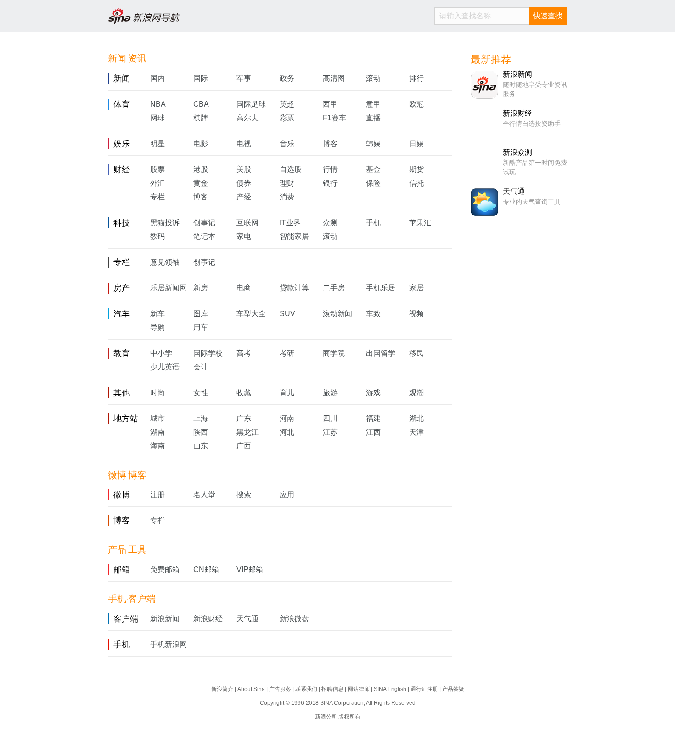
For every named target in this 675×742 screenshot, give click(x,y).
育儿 (287, 392)
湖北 (416, 418)
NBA (158, 104)
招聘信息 (332, 689)
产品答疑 (453, 689)
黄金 (200, 183)
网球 (157, 118)
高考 (243, 353)
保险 (373, 183)
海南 (157, 446)
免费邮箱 (165, 569)
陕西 (200, 432)
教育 (121, 353)
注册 (157, 494)
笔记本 (204, 236)
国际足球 (251, 104)
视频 (416, 313)
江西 (373, 432)
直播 (373, 118)
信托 (416, 183)
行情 (330, 169)
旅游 (330, 392)
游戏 (373, 392)
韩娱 (373, 143)
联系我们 (306, 689)
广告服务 (280, 689)
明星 (157, 143)
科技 (121, 222)
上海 (200, 418)
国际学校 (208, 353)
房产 (121, 288)
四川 (330, 418)
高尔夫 (247, 118)
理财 (287, 183)
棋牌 (200, 118)
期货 (416, 169)
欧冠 (416, 104)
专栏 (157, 197)
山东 (200, 446)
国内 (157, 78)
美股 (243, 169)
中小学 (161, 353)
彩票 (287, 118)
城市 (157, 418)
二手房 (334, 288)
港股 (200, 169)
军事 (243, 78)
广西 (243, 446)
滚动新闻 (337, 313)
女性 (200, 392)
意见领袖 (165, 262)
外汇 (157, 183)
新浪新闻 (165, 619)
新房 (200, 288)
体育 (121, 104)
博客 (330, 143)
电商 (243, 288)
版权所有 (349, 717)
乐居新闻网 (168, 288)
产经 (243, 197)
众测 (330, 223)
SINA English (390, 689)
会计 (200, 367)
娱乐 (121, 143)
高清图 (334, 78)
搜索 (243, 494)
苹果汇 (420, 223)
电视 (243, 143)
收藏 (243, 392)
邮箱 (121, 569)
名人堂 (204, 494)
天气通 (247, 619)
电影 (200, 143)
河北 (287, 432)
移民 (416, 353)
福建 (373, 418)
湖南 (157, 432)
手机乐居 (380, 288)
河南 (287, 418)
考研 (287, 353)
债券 (243, 183)
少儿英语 (165, 367)
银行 (330, 183)
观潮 (416, 392)
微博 (121, 494)
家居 (416, 288)
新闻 (121, 78)
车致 (373, 313)
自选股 (291, 169)
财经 (121, 169)
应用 (287, 494)
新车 (157, 313)
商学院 (334, 353)
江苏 (330, 432)
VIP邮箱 (249, 569)
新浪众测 (517, 152)
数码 (157, 236)
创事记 (204, 223)
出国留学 (380, 353)
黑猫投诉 (165, 223)
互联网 (247, 223)
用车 (200, 327)
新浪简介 (222, 689)
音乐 (287, 143)
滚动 (373, 78)
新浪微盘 (294, 619)
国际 (200, 78)
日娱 (416, 143)
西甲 (330, 104)
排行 (416, 78)
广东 (243, 418)
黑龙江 (247, 432)
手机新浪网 (168, 644)
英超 (287, 104)
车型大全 (251, 313)
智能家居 (294, 236)
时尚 (157, 392)
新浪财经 (208, 619)
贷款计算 (294, 288)
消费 (287, 197)
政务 (287, 78)
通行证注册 (424, 689)
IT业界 (290, 223)
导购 (157, 327)
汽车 (121, 313)
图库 (200, 313)
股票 (157, 169)
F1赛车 (334, 118)
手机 (373, 223)
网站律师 (359, 689)
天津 (416, 432)
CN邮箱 (206, 569)
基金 (373, 169)
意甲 (373, 104)
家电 (243, 236)
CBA (201, 104)
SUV (287, 313)
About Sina (251, 689)
